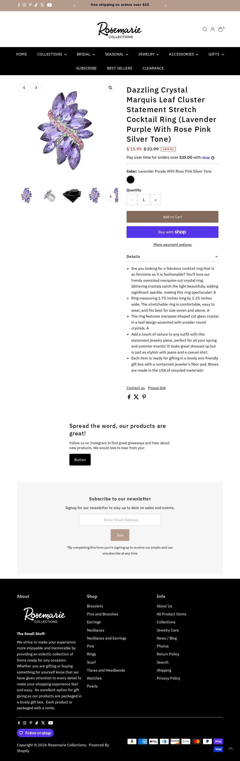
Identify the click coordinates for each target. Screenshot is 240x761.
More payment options (173, 244)
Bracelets (95, 606)
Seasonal (115, 54)
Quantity (134, 190)
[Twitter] (42, 5)
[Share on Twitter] (137, 397)
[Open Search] (205, 29)
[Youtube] (49, 5)
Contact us (136, 388)
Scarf (91, 662)
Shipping (164, 670)
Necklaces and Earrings (106, 638)
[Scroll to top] (230, 748)
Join (120, 535)
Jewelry (146, 54)
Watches (94, 678)
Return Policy (168, 654)
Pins (90, 646)
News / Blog (167, 638)
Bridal (84, 54)
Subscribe (86, 68)
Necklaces (95, 630)
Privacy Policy (168, 678)
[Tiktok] (36, 5)
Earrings (94, 622)
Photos (163, 646)
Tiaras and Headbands (106, 670)
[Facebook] (19, 5)
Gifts (214, 54)
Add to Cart (172, 216)
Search (163, 662)
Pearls (92, 686)
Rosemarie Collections (67, 745)
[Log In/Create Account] (212, 29)
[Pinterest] (30, 5)
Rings (91, 654)
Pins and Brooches (102, 614)
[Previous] (74, 5)
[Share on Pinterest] (144, 397)
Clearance (153, 68)
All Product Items (171, 614)
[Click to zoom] (110, 87)
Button (80, 459)
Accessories (182, 54)
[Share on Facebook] (129, 397)
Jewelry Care (168, 630)
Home (21, 54)
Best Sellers (119, 68)
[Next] (165, 5)
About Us (164, 606)
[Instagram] (24, 5)
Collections (50, 54)
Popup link (157, 388)
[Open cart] (220, 29)
